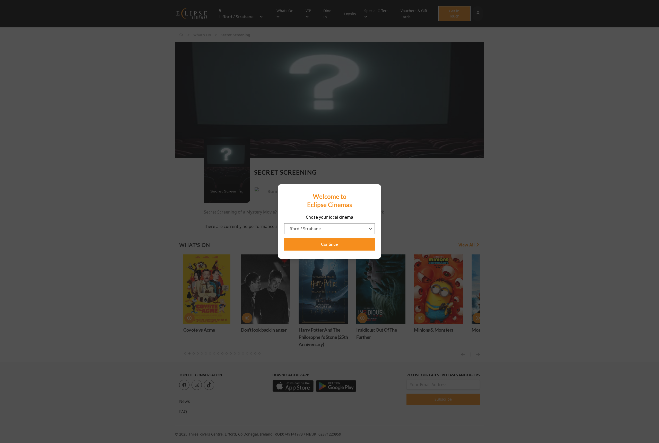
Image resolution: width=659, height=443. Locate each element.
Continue (329, 244)
